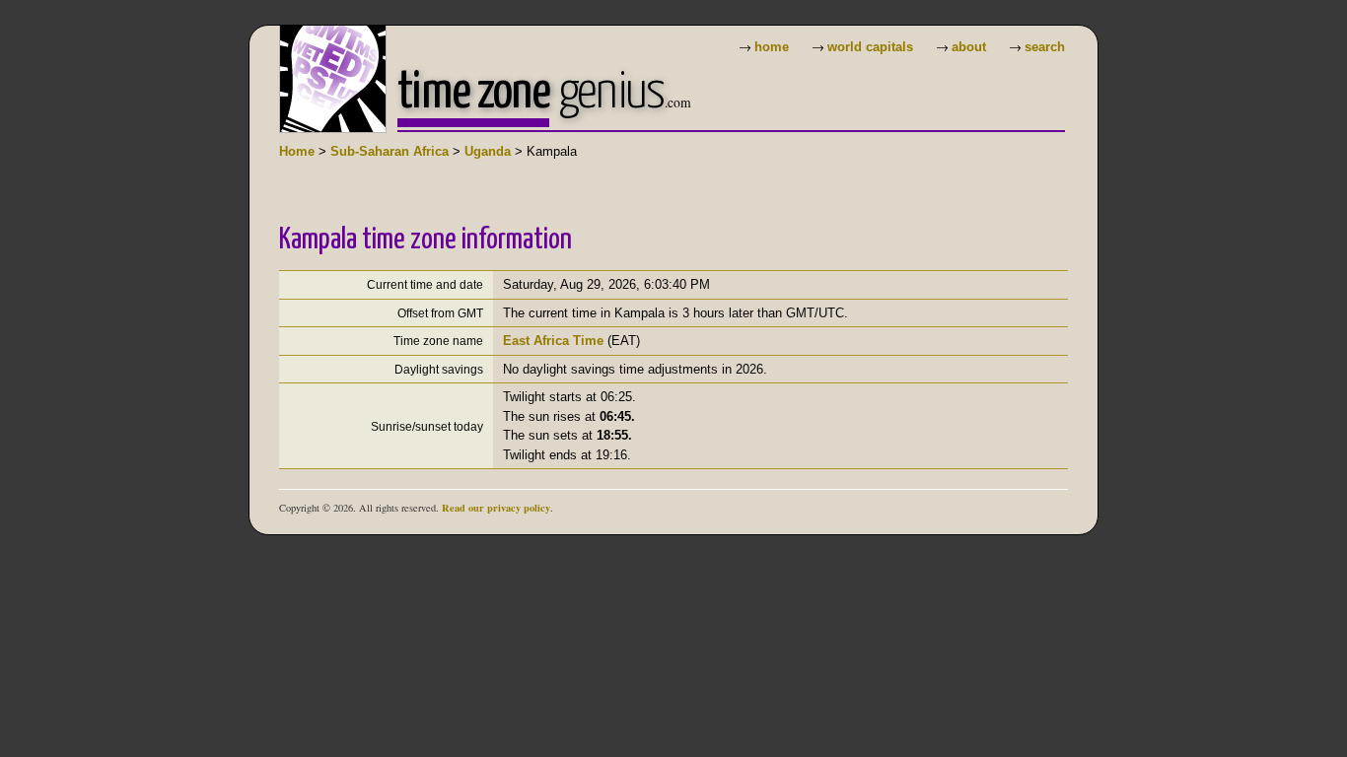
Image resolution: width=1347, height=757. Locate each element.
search (1045, 46)
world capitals (870, 46)
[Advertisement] (638, 179)
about (969, 46)
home (771, 46)
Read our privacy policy (496, 508)
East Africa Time (553, 340)
